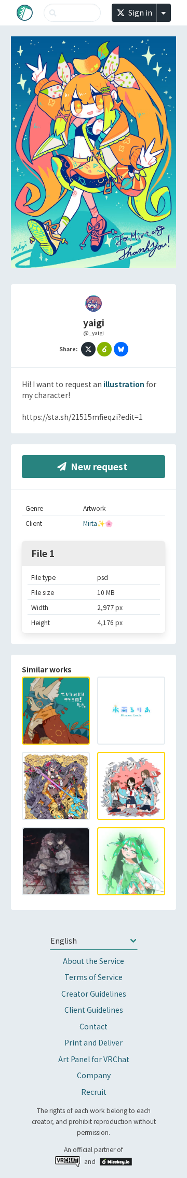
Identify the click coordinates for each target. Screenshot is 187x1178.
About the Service (93, 961)
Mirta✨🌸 (98, 523)
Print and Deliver (93, 1042)
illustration (123, 384)
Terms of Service (93, 977)
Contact (93, 1026)
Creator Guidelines (93, 993)
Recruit (93, 1092)
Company (94, 1075)
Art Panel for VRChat (93, 1059)
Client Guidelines (93, 1009)
